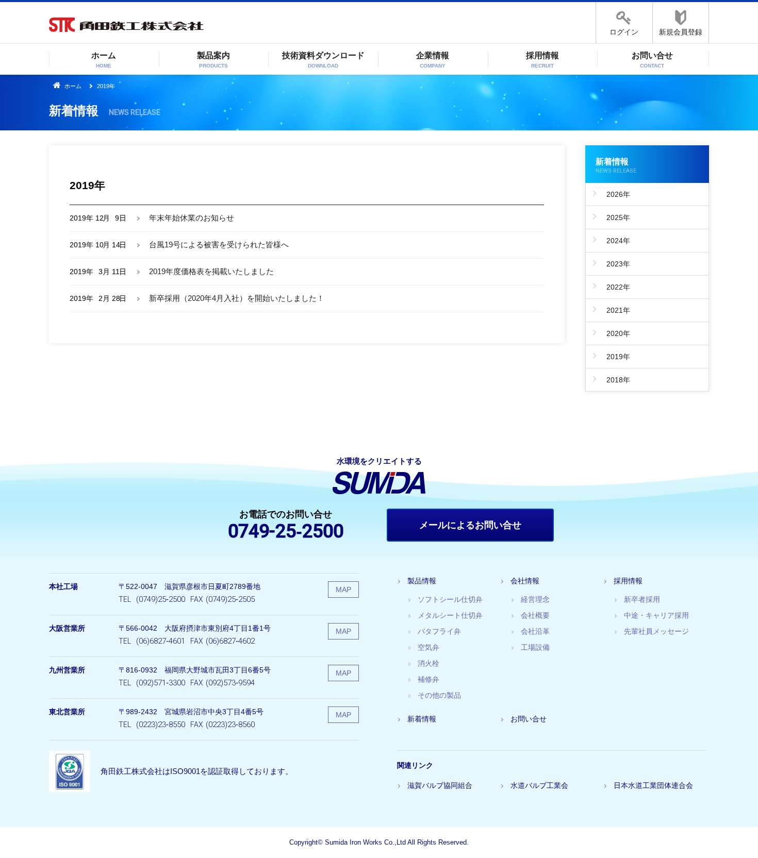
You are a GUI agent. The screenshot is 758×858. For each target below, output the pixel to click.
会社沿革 (535, 631)
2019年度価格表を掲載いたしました (211, 271)
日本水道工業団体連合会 (653, 785)
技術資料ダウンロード (323, 60)
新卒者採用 (642, 599)
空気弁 (428, 647)
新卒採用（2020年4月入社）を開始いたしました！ (236, 298)
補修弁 (428, 679)
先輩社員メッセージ (656, 631)
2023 (614, 264)
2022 (614, 287)
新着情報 (616, 165)
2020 (614, 333)
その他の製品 (439, 695)
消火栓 (428, 663)
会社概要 (535, 615)
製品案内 (213, 60)
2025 (614, 217)
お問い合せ (652, 60)
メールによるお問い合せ (470, 525)
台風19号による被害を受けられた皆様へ (219, 244)
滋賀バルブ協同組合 (439, 785)
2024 (614, 241)
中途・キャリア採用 (656, 615)
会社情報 (524, 581)
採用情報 (542, 60)
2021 (614, 310)
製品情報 (421, 581)
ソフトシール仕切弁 (450, 599)
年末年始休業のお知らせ (191, 217)
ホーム (103, 60)
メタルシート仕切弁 (450, 615)
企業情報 (432, 60)
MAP (343, 589)
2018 (614, 380)
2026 (614, 194)
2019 (614, 356)
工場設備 (535, 647)
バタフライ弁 (439, 631)
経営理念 (535, 599)
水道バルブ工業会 (539, 785)
